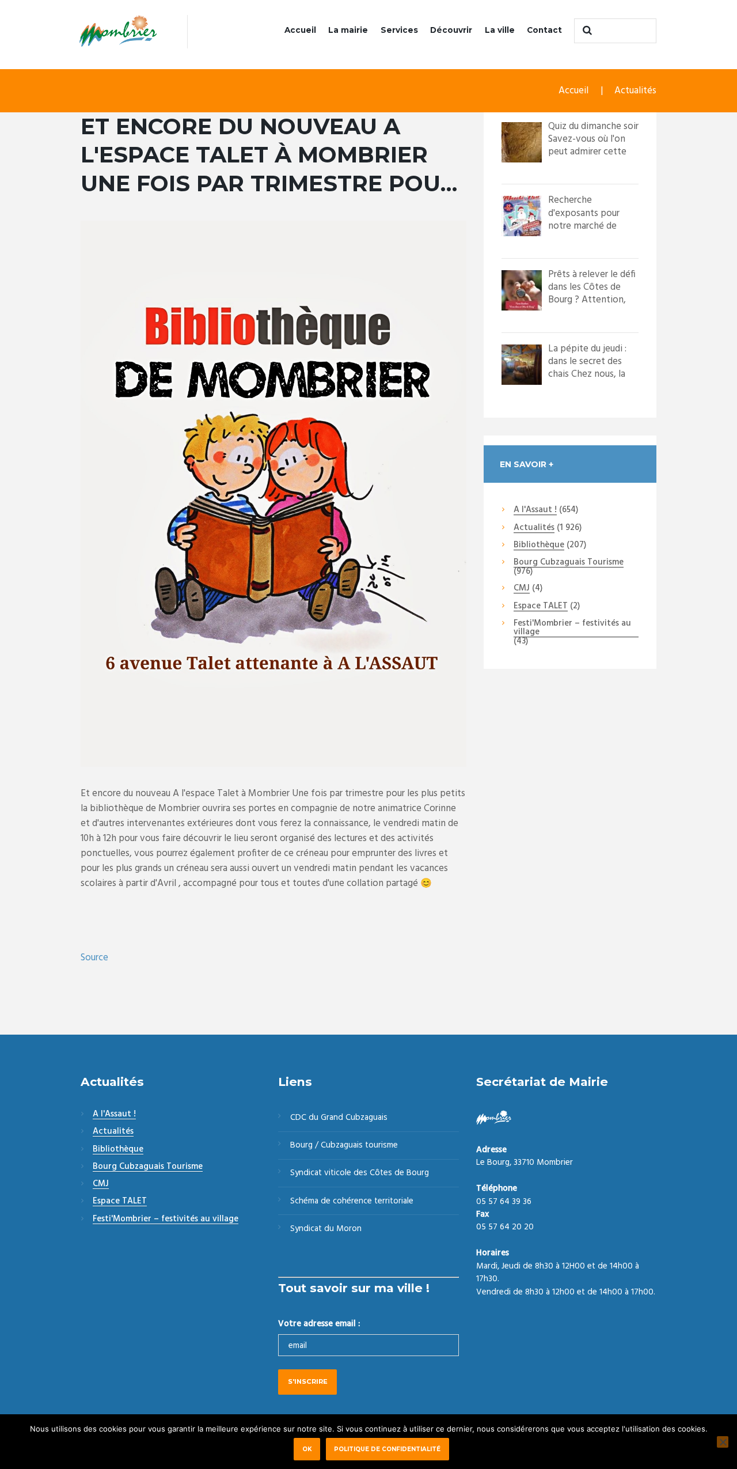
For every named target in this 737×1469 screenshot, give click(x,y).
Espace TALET (541, 606)
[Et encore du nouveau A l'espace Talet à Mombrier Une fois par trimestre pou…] (273, 494)
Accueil (300, 30)
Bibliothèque (539, 545)
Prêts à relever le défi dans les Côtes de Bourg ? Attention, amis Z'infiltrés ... (592, 293)
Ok (307, 1448)
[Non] (722, 1442)
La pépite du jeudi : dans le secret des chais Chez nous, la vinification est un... (588, 368)
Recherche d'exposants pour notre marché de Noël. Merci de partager (584, 225)
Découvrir (451, 30)
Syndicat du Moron (326, 1229)
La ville (500, 30)
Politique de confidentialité (387, 1448)
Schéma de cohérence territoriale (351, 1201)
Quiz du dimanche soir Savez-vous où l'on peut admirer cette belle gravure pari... (593, 145)
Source (94, 958)
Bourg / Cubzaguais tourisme (344, 1145)
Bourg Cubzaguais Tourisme (569, 562)
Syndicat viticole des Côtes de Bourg (359, 1173)
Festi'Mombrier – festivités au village (572, 628)
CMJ (522, 588)
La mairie (348, 30)
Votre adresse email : (319, 1324)
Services (399, 30)
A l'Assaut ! (535, 510)
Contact (544, 30)
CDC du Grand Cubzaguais (339, 1118)
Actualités (635, 90)
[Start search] (585, 30)
